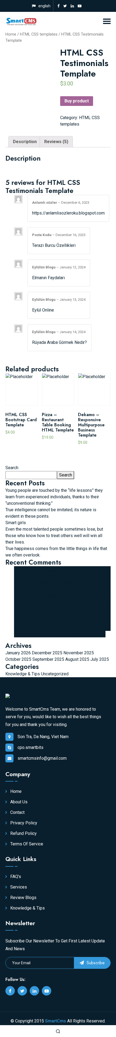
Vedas (20, 634)
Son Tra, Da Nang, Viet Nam (43, 736)
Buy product (76, 100)
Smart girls (15, 522)
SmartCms (55, 1021)
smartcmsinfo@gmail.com (42, 758)
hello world (24, 569)
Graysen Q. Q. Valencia (35, 595)
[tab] (24, 141)
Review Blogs (22, 897)
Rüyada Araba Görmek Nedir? (59, 342)
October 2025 (18, 659)
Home (10, 34)
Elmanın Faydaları (48, 277)
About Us (18, 801)
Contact (17, 812)
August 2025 (77, 659)
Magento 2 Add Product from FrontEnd (69, 634)
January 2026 (18, 652)
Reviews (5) (56, 141)
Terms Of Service (26, 843)
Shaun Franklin (27, 621)
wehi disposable (29, 608)
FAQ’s (15, 876)
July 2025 (99, 659)
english (44, 6)
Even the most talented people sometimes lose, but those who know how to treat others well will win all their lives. (54, 536)
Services (18, 887)
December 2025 (47, 652)
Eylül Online (43, 310)
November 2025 (78, 652)
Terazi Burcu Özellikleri (54, 245)
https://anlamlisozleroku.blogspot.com (68, 213)
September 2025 (48, 659)
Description (25, 141)
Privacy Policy (23, 822)
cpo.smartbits (30, 747)
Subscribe (95, 963)
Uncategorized (55, 673)
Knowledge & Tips (22, 673)
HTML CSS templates (38, 34)
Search (11, 467)
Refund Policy (23, 833)
